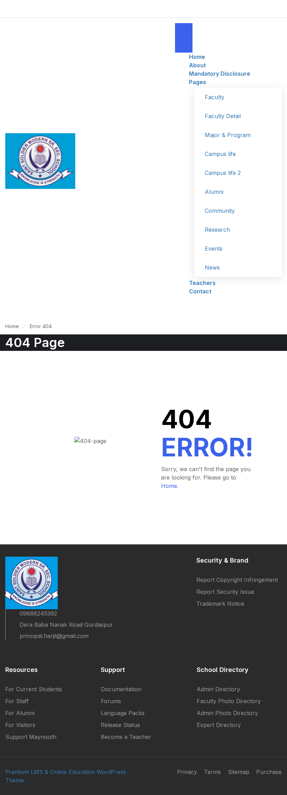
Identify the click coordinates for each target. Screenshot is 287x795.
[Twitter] (20, 651)
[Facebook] (8, 651)
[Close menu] (183, 45)
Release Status (120, 724)
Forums (111, 701)
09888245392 (38, 613)
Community (220, 210)
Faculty (214, 97)
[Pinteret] (33, 651)
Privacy (187, 771)
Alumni (214, 191)
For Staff (17, 701)
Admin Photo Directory (227, 712)
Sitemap (238, 771)
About (197, 65)
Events (214, 248)
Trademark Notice (220, 603)
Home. (169, 485)
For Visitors (20, 724)
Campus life (220, 153)
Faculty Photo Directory (229, 701)
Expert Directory (219, 724)
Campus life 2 (223, 172)
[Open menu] (183, 30)
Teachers (202, 282)
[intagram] (46, 651)
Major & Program (228, 134)
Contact (200, 291)
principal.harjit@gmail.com (54, 635)
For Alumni (20, 712)
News (212, 267)
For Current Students (33, 689)
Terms (212, 771)
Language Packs (123, 712)
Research (217, 229)
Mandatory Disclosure (219, 73)
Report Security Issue (225, 591)
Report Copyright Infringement (237, 579)
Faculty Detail (223, 116)
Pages (197, 82)
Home (197, 56)
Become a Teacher (126, 736)
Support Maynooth (30, 736)
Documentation (121, 689)
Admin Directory (218, 689)
